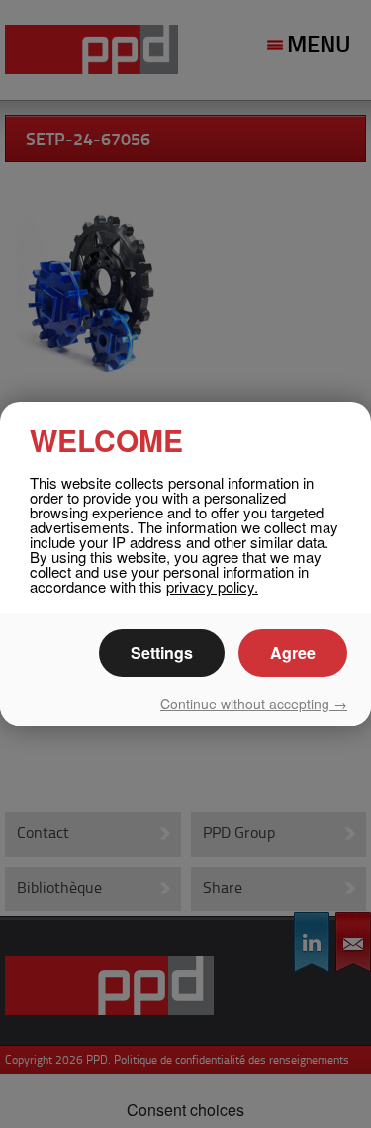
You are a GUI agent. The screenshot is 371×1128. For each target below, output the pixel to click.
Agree (293, 652)
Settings (162, 652)
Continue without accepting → (253, 703)
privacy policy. (212, 586)
